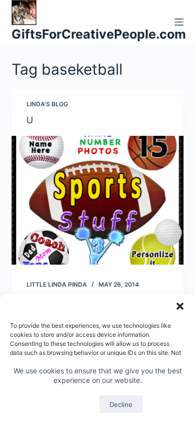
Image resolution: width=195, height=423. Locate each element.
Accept (73, 404)
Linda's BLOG (47, 104)
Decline (121, 404)
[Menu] (179, 22)
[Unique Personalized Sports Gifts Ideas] (97, 200)
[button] (180, 306)
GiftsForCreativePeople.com (99, 34)
